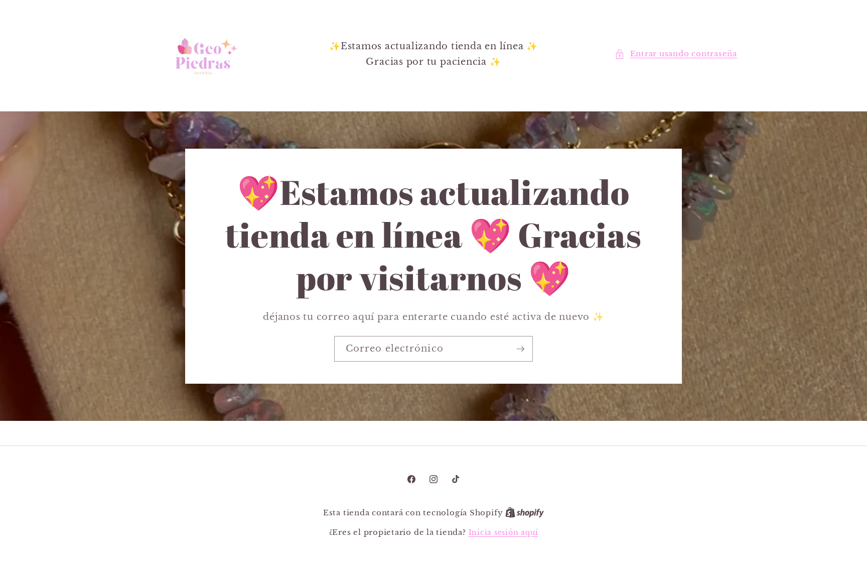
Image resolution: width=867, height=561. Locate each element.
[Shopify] (524, 512)
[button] (676, 54)
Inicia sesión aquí (503, 532)
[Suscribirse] (520, 349)
